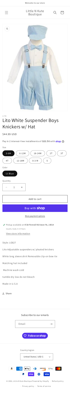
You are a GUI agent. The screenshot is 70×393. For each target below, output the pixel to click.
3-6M (8, 153)
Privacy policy (28, 386)
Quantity (6, 180)
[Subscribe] (51, 324)
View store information (18, 233)
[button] (6, 12)
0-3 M (35, 160)
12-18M (20, 160)
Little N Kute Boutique (22, 381)
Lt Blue (10, 173)
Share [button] (9, 293)
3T (62, 153)
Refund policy (57, 381)
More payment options (35, 216)
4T (7, 160)
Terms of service (44, 386)
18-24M (38, 153)
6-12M (22, 153)
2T (51, 153)
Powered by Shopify (40, 381)
